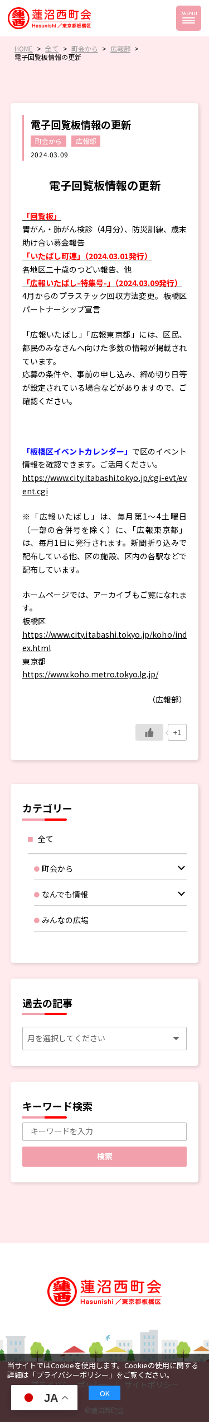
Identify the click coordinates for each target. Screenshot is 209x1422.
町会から (48, 141)
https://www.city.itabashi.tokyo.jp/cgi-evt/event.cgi (104, 484)
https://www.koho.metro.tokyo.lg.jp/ (90, 674)
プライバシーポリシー (72, 1374)
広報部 (86, 141)
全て (46, 838)
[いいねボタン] (149, 732)
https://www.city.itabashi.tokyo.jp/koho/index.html (104, 641)
